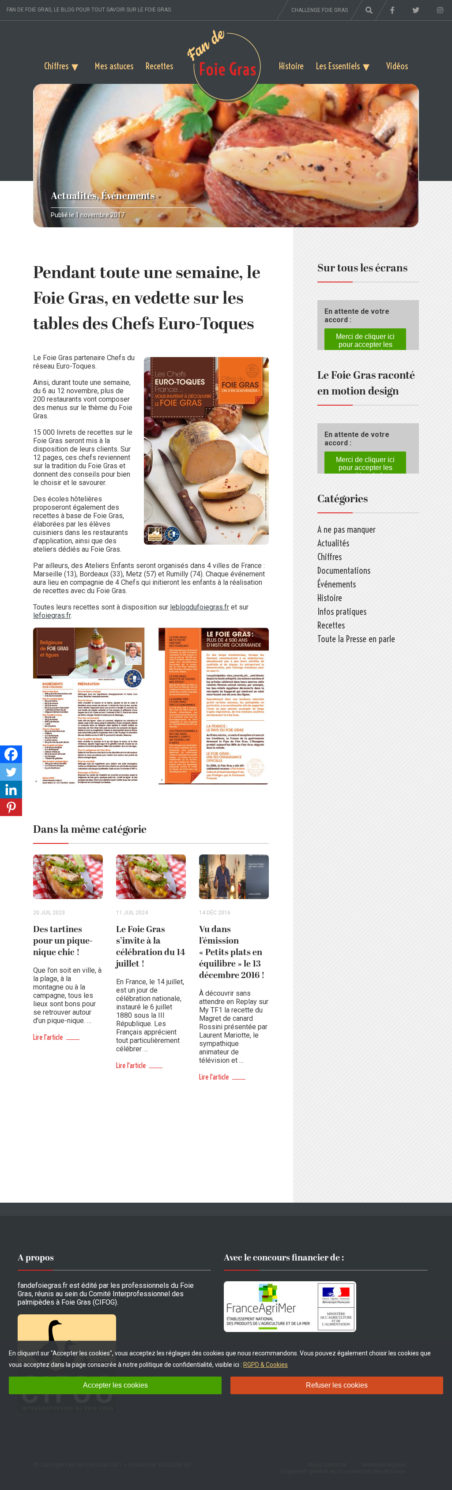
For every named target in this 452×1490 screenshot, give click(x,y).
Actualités (74, 196)
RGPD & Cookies (265, 1364)
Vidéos (397, 65)
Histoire (291, 65)
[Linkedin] (11, 789)
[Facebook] (11, 754)
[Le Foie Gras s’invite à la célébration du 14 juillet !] (151, 876)
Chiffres (56, 65)
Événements (128, 196)
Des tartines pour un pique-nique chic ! (63, 941)
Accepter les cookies (115, 1385)
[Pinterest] (11, 807)
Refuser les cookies (337, 1385)
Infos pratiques (341, 611)
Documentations (343, 570)
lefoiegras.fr (52, 615)
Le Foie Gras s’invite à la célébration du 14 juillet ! (150, 947)
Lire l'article (48, 1037)
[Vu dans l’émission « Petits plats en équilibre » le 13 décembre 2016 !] (234, 876)
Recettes (159, 65)
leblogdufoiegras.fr (199, 607)
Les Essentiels (338, 65)
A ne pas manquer (346, 529)
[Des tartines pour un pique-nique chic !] (68, 876)
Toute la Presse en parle (356, 638)
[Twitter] (11, 772)
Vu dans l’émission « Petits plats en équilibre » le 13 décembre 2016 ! (232, 952)
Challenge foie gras (319, 10)
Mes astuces (114, 65)
